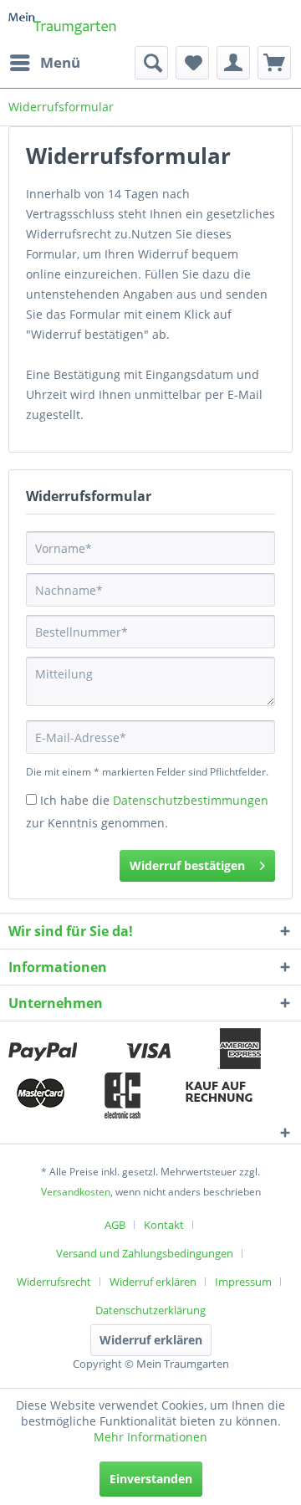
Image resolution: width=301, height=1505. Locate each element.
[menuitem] (44, 62)
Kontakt (164, 1224)
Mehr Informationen (150, 1437)
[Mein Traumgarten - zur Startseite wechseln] (62, 23)
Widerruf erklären (153, 1281)
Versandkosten (75, 1192)
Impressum (243, 1281)
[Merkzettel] (192, 62)
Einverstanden (151, 1479)
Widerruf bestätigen (187, 865)
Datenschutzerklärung (150, 1310)
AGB (115, 1224)
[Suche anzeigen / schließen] (151, 62)
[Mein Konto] (233, 62)
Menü (60, 62)
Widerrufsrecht (54, 1281)
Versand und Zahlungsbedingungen (144, 1253)
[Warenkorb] (274, 62)
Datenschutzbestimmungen (190, 800)
